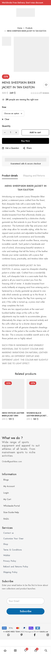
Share (29, 148)
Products (29, 28)
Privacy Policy (9, 560)
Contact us (8, 532)
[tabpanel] (25, 274)
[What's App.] (8, 635)
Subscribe (25, 611)
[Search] (46, 650)
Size (4, 107)
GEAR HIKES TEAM (12, 631)
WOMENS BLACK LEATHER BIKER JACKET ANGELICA (36, 416)
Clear (7, 119)
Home (19, 28)
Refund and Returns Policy (15, 566)
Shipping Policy (10, 572)
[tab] (10, 176)
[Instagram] (47, 635)
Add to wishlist (46, 85)
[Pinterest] (21, 635)
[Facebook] (34, 635)
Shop (5, 544)
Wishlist (6, 555)
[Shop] (15, 650)
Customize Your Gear (13, 538)
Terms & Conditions (12, 549)
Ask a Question (12, 148)
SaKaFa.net (44, 631)
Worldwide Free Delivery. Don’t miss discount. (22, 2)
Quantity (6, 126)
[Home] (5, 650)
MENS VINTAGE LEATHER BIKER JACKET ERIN (13, 414)
